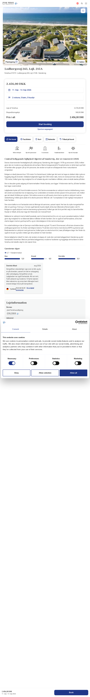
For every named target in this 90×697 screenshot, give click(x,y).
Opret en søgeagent (45, 129)
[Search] (82, 3)
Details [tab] (45, 329)
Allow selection (45, 373)
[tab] (11, 139)
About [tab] (74, 329)
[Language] (77, 3)
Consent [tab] (15, 329)
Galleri (81, 62)
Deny (16, 373)
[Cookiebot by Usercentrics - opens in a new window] (77, 322)
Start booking (45, 124)
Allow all (73, 373)
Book (71, 692)
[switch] (34, 363)
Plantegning (10, 62)
